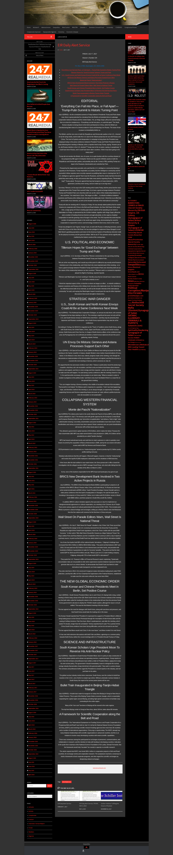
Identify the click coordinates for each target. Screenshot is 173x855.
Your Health (133, 349)
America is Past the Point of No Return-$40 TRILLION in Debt (37, 154)
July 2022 (31, 427)
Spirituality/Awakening (138, 330)
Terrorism (137, 335)
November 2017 (33, 650)
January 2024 (32, 352)
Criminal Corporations (135, 249)
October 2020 (33, 514)
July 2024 (31, 327)
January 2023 (32, 402)
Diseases (141, 253)
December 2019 (33, 547)
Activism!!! (36, 27)
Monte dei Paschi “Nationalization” (91, 80)
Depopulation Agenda (49, 32)
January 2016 (32, 737)
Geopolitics (56, 27)
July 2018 (31, 617)
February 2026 (33, 248)
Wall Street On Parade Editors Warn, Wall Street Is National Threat (91, 85)
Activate (31, 807)
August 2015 (32, 758)
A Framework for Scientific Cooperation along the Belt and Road (91, 96)
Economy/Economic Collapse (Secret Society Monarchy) (137, 257)
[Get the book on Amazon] (51, 37)
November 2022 (33, 410)
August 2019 (32, 563)
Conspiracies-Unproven (34, 32)
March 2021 (32, 493)
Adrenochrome (45, 27)
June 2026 (32, 232)
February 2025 (33, 298)
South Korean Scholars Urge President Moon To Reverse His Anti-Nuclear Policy (91, 90)
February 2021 (33, 497)
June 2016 (32, 721)
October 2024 (33, 315)
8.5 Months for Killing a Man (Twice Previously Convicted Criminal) (136, 58)
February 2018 (33, 638)
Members (31, 832)
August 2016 (32, 712)
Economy (61, 32)
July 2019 (31, 567)
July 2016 (31, 717)
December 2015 (33, 741)
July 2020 (31, 526)
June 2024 (32, 331)
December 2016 (33, 696)
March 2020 (32, 534)
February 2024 (33, 348)
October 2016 (33, 704)
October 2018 (33, 605)
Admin (61, 50)
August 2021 (32, 472)
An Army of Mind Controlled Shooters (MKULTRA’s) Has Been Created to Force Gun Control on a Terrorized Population (136, 80)
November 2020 (33, 509)
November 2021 (33, 460)
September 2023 (33, 369)
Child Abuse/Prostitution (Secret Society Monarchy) (135, 240)
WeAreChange (138, 342)
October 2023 (33, 364)
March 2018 (32, 634)
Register (31, 836)
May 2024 (31, 335)
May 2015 (31, 770)
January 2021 (32, 501)
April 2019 (32, 580)
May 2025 (31, 286)
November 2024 (33, 311)
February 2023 (33, 398)
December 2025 (33, 257)
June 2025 (32, 282)
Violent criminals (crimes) (135, 338)
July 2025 (31, 277)
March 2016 (32, 729)
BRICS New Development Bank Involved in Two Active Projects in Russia (91, 83)
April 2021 (32, 489)
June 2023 (32, 381)
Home (29, 27)
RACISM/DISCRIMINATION (135, 298)
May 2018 (31, 625)
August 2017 (32, 663)
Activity (31, 811)
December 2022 (33, 406)
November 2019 (33, 551)
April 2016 (32, 725)
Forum (31, 828)
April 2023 (32, 389)
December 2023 (33, 356)
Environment (140, 260)
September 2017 (33, 659)
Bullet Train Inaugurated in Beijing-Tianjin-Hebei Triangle (91, 93)
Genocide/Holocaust (137, 262)
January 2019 (32, 592)
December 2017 (33, 646)
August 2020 (32, 522)
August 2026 (32, 224)
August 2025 (32, 273)
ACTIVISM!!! (132, 201)
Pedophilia (131, 283)
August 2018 (32, 613)
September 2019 (33, 559)
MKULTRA (74, 27)
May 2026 (31, 236)
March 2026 (32, 244)
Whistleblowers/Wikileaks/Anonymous (142, 345)
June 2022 (32, 431)
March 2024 (32, 344)
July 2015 (31, 762)
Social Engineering (133, 328)
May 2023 (31, 385)
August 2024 (32, 323)
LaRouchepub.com (133, 274)
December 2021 (33, 456)
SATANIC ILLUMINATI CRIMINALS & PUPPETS (135, 319)
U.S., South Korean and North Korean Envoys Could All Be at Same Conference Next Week (91, 75)
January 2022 (32, 451)
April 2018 (32, 630)
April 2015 (32, 774)
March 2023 (32, 393)
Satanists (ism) (135, 325)
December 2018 (33, 596)
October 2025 (33, 265)
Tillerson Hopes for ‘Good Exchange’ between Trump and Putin (91, 72)
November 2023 (33, 360)
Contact (31, 819)
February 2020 (33, 538)
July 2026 (31, 228)
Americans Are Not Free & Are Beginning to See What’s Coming (37, 83)
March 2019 (32, 584)
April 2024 (32, 340)
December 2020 (33, 505)
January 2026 (32, 253)
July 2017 (31, 667)
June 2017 (32, 671)
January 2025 (32, 302)
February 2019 (33, 588)
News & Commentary (34, 210)
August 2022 (32, 422)
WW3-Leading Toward (136, 347)
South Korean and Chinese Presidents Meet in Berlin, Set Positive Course (91, 88)
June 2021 (32, 480)
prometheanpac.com (135, 296)
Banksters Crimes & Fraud (96, 27)
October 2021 (33, 464)
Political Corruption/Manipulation (142, 289)
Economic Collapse (72, 32)
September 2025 (33, 269)
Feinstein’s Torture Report (37, 823)
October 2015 (33, 750)
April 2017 (32, 679)
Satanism (82, 27)
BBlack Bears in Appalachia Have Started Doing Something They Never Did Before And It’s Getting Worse (39, 132)
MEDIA (141, 274)
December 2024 (33, 306)
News (131, 281)
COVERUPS (119, 27)
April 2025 (32, 290)
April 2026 (32, 240)
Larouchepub (62, 37)
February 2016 (33, 733)
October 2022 (33, 414)
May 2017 (31, 675)
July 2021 (31, 476)
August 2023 (32, 373)
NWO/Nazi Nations (139, 281)
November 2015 (33, 746)
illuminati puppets (134, 268)
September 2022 (33, 418)
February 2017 (33, 688)
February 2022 (33, 447)
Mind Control (66, 27)
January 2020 (32, 543)
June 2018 (32, 621)
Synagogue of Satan (135, 334)
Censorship (110, 27)
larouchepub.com (66, 782)
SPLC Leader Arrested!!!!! (35, 191)
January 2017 (32, 692)
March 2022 (32, 443)
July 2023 (31, 377)
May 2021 (31, 485)
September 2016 (33, 708)
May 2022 (31, 435)
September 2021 (33, 468)
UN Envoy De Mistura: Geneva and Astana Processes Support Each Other (91, 77)
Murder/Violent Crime (135, 279)
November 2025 (33, 261)
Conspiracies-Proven (131, 27)
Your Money (142, 350)
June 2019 (32, 572)
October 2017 (33, 654)
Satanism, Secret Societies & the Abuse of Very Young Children (136, 186)
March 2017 (32, 683)
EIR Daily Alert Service (64, 803)
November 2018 (33, 601)
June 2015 (32, 766)
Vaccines (131, 338)
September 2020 (33, 518)
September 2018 (33, 609)
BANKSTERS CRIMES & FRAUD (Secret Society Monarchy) (136, 207)
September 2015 (33, 754)
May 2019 (31, 576)
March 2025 (32, 294)
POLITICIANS (135, 293)
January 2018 (32, 642)
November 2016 (33, 700)
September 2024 (33, 319)
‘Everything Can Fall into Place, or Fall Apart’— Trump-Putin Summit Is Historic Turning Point (91, 70)
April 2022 (32, 439)
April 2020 (32, 530)
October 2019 (33, 555)
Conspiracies (32, 815)
